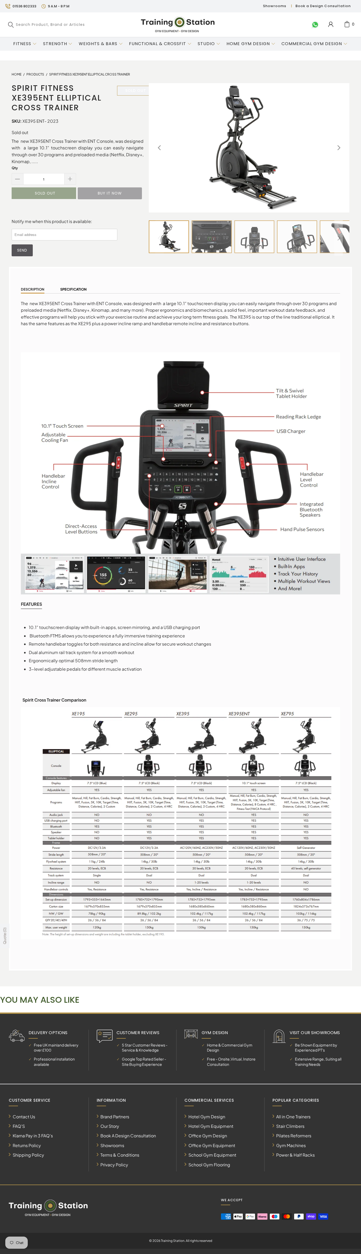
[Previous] (159, 147)
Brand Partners (114, 1116)
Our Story (109, 1126)
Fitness (22, 44)
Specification (73, 289)
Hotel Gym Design (206, 1116)
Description (32, 289)
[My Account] (330, 24)
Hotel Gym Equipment (210, 1126)
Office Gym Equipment (211, 1145)
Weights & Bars (98, 44)
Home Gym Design (248, 44)
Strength (55, 44)
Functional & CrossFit (157, 44)
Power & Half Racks (295, 1155)
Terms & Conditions (119, 1155)
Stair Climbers (290, 1126)
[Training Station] (178, 24)
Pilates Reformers (293, 1135)
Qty (15, 168)
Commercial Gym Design (312, 44)
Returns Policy (27, 1145)
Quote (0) (4, 936)
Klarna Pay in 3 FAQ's (33, 1135)
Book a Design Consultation (323, 5)
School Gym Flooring (209, 1164)
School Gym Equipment (212, 1155)
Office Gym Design (207, 1135)
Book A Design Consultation (128, 1135)
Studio (206, 44)
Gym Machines (291, 1145)
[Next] (338, 147)
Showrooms (274, 5)
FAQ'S (19, 1126)
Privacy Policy (114, 1164)
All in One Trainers (293, 1116)
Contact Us (24, 1116)
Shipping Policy (28, 1155)
